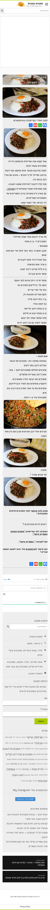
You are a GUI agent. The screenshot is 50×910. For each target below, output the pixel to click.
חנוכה (45, 743)
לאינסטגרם (31, 549)
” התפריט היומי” (26, 541)
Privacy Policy (25, 907)
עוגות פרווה (39, 764)
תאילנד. (10, 188)
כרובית (21, 743)
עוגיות (14, 764)
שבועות (43, 781)
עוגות (25, 759)
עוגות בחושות (17, 759)
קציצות (27, 775)
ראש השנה (18, 775)
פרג (30, 769)
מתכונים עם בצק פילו (41, 759)
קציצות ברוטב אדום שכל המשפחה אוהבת (27, 823)
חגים (10, 737)
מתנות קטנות (35, 3)
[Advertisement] (25, 41)
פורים (40, 769)
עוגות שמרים (22, 764)
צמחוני (10, 769)
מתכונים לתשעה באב (40, 754)
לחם (13, 743)
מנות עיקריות (29, 650)
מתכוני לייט (25, 748)
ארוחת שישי (35, 737)
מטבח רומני (39, 749)
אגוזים (45, 737)
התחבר (5, 579)
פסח (34, 769)
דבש (14, 737)
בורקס (24, 737)
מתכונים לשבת (11, 749)
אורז (26, 662)
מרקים (32, 749)
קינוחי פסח (34, 775)
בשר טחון (18, 737)
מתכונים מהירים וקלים (19, 754)
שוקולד (34, 781)
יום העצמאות (28, 743)
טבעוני (38, 743)
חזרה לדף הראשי (39, 510)
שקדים (23, 781)
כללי (40, 650)
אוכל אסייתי (36, 662)
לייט (10, 743)
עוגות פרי (31, 763)
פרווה (25, 769)
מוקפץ (20, 662)
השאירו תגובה (35, 673)
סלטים (31, 759)
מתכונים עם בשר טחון (17, 666)
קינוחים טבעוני (43, 775)
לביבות (16, 743)
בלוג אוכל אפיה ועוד (34, 6)
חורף (6, 737)
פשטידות (19, 769)
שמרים (29, 780)
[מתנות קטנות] (21, 4)
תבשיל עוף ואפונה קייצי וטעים (32, 828)
